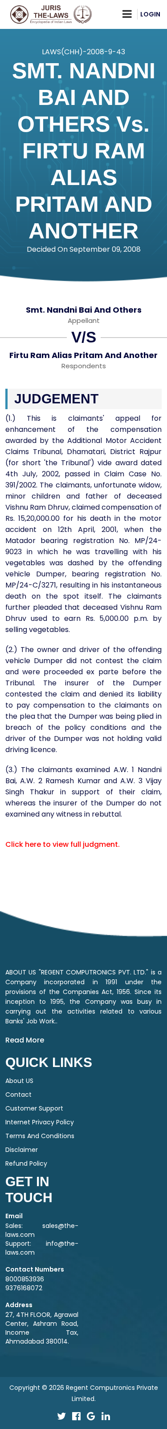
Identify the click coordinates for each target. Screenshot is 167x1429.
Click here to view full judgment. (62, 844)
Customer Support (34, 1108)
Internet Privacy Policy (39, 1122)
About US (19, 1080)
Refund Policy (26, 1163)
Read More (24, 1040)
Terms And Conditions (39, 1135)
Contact (18, 1094)
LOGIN (150, 14)
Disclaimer (21, 1149)
